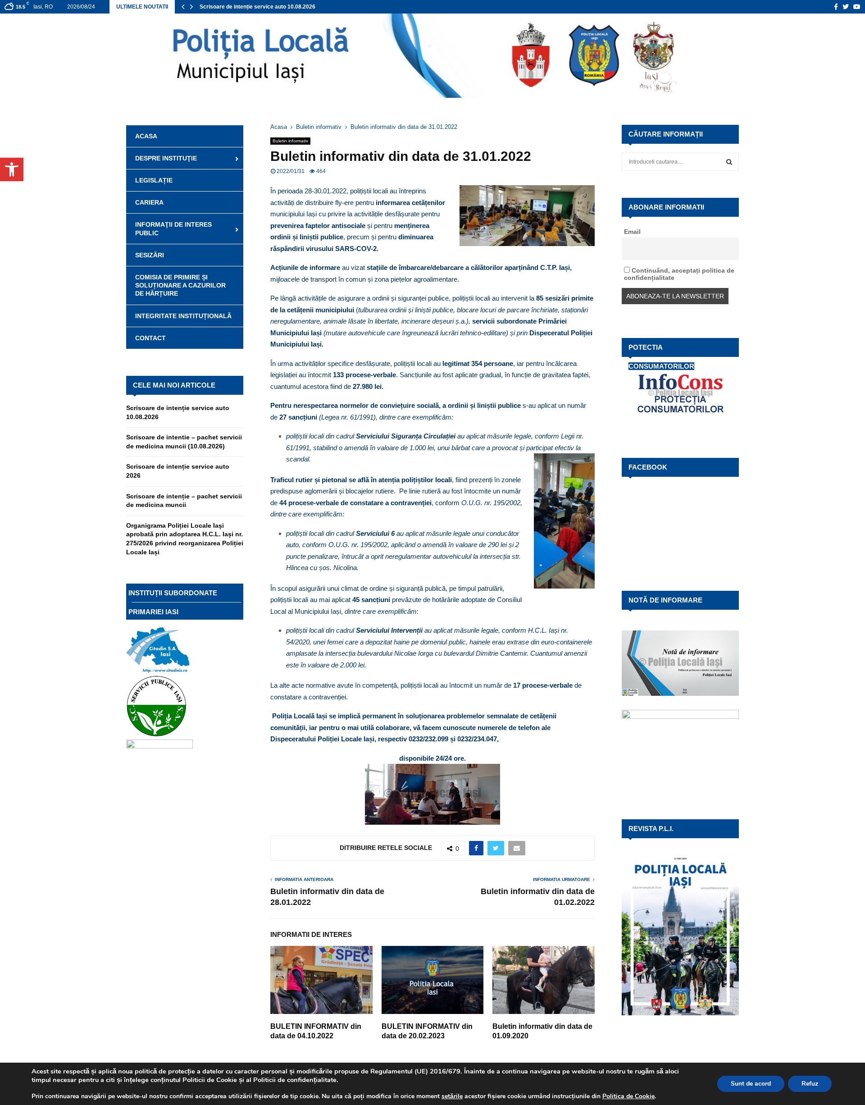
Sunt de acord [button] (751, 1083)
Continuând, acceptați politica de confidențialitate (679, 274)
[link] (452, 1096)
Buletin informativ (290, 140)
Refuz (809, 1083)
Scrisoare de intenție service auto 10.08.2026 (257, 7)
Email (632, 231)
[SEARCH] (729, 162)
